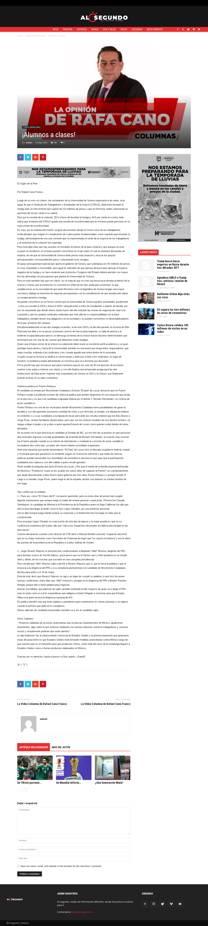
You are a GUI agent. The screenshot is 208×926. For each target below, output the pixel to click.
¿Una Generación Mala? (109, 782)
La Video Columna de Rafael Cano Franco (42, 704)
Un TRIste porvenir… (29, 782)
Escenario (137, 29)
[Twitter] (188, 29)
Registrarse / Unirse (45, 3)
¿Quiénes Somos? (78, 3)
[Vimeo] (193, 29)
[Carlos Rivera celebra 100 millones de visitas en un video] (146, 329)
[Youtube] (199, 29)
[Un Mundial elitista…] (73, 768)
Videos (123, 29)
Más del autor (61, 747)
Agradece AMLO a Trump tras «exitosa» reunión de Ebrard (172, 281)
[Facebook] (177, 29)
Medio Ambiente (155, 29)
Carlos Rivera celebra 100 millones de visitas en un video (172, 328)
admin (29, 142)
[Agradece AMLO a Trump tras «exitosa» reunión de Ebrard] (146, 281)
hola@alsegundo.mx (82, 911)
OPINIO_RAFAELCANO (35, 35)
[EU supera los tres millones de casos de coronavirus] (146, 313)
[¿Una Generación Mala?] (112, 768)
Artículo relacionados (33, 747)
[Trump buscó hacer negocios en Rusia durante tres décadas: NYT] (146, 265)
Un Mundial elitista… (68, 782)
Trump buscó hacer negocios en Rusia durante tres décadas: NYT (173, 264)
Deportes (82, 29)
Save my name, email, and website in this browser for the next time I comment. (61, 866)
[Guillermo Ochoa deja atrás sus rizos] (146, 298)
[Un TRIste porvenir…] (35, 768)
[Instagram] (183, 29)
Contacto (62, 3)
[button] (199, 3)
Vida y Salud (109, 29)
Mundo (94, 29)
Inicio (55, 29)
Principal (68, 29)
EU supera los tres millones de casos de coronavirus (173, 311)
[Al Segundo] (104, 16)
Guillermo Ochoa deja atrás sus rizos (173, 295)
